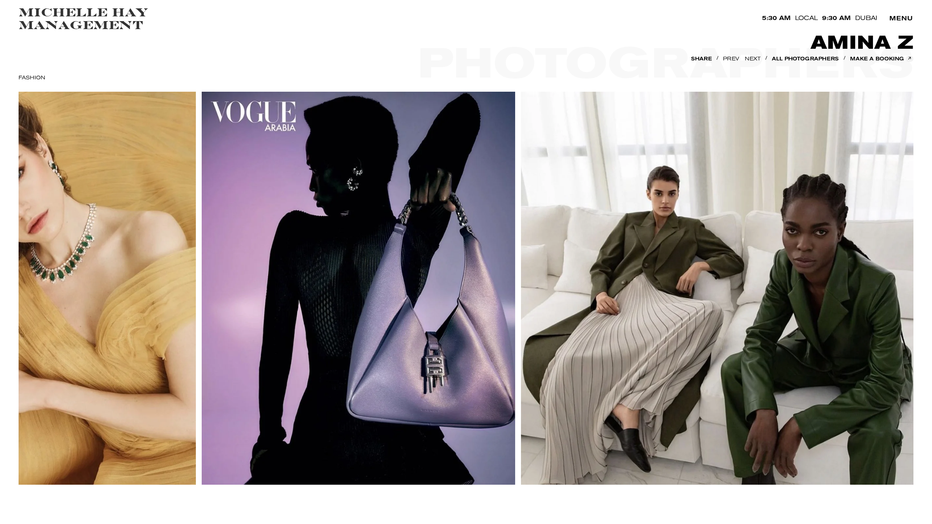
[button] (701, 59)
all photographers (805, 59)
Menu (901, 18)
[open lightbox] (298, 293)
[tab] (33, 78)
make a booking (881, 59)
